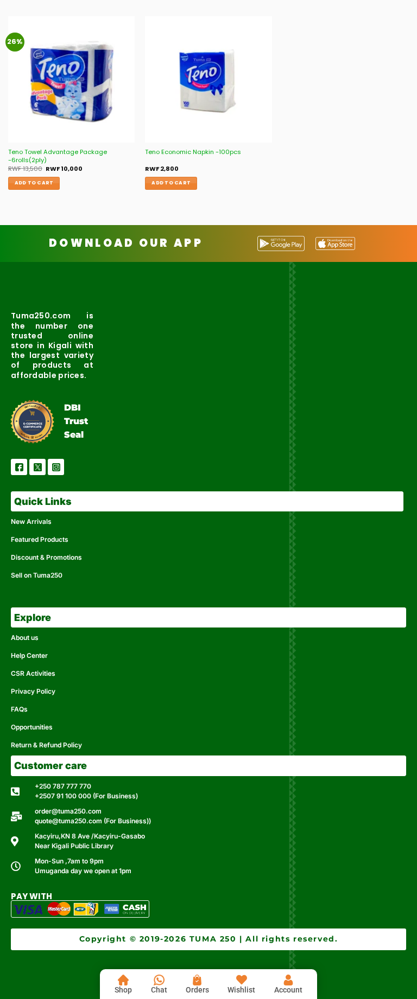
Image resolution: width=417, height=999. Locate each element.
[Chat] (159, 980)
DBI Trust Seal (76, 421)
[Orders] (197, 980)
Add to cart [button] (34, 183)
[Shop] (123, 980)
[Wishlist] (241, 980)
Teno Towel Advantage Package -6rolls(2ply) (57, 156)
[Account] (288, 980)
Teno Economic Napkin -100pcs (193, 152)
